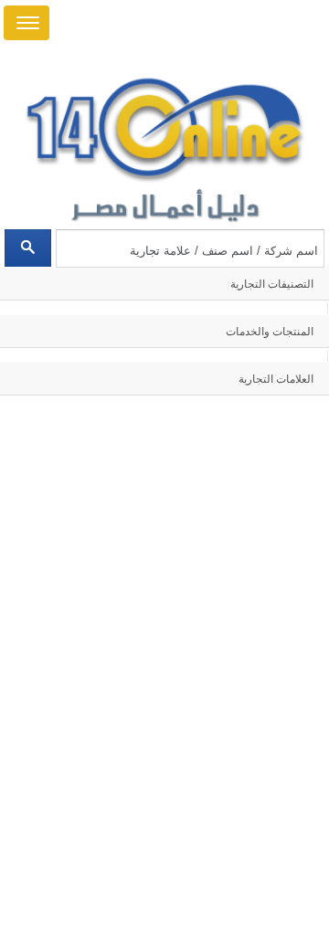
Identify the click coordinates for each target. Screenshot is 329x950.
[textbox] (190, 248)
